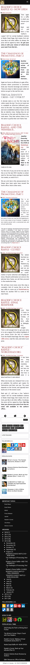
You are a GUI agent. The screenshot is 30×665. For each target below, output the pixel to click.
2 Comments (20, 355)
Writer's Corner (6, 59)
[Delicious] (12, 448)
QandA (12, 427)
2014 (6, 541)
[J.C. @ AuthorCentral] (11, 609)
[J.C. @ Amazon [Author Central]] (20, 448)
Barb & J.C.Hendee (9, 663)
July (7, 579)
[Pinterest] (23, 445)
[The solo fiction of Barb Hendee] (4, 445)
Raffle (3, 12)
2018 (6, 532)
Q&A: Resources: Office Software (14, 659)
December (9, 543)
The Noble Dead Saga (10, 134)
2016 (6, 537)
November (9, 545)
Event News (16, 425)
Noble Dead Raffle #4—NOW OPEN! (15, 644)
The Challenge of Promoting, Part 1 (12, 193)
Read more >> (16, 242)
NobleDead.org (24, 289)
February (9, 590)
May (7, 583)
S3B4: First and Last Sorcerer (13, 133)
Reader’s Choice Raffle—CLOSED (11, 248)
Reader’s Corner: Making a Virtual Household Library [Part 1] (14, 640)
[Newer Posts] (5, 416)
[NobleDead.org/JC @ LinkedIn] (8, 448)
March (8, 588)
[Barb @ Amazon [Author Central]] (16, 448)
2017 (6, 534)
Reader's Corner (19, 427)
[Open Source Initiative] (19, 619)
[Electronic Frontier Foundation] (14, 619)
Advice (4, 425)
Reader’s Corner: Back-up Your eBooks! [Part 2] (13, 649)
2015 (6, 539)
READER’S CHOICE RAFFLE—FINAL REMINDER (11, 303)
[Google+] (20, 445)
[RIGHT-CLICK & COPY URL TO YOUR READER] (8, 445)
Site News (4, 430)
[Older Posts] (25, 416)
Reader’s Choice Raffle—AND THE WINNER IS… (11, 127)
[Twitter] (16, 445)
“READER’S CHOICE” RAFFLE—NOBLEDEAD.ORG (16, 576)
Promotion (8, 197)
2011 (6, 598)
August (8, 552)
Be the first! (8, 12)
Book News (9, 425)
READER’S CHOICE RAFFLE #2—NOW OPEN (14, 8)
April (8, 586)
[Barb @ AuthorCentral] (8, 609)
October (9, 547)
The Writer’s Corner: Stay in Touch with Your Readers (15, 634)
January (9, 592)
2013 (6, 594)
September (10, 549)
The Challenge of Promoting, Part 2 (12, 54)
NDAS (3, 197)
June (8, 581)
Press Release (6, 427)
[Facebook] (12, 445)
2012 (6, 596)
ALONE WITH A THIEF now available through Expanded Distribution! (16, 483)
